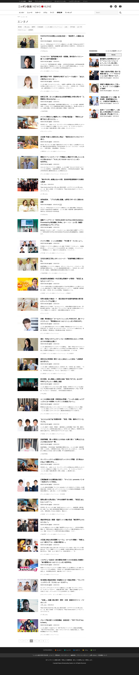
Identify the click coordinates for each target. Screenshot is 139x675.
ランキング (68, 12)
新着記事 (59, 12)
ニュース (29, 12)
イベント (85, 1)
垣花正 (43, 293)
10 (39, 641)
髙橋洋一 (69, 293)
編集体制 (73, 655)
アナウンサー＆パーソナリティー (43, 1)
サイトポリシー (65, 655)
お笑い (66, 27)
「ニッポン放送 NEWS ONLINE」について (43, 655)
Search (120, 12)
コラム (45, 12)
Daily (97, 54)
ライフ (52, 12)
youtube (120, 6)
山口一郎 (79, 27)
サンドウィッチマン (47, 131)
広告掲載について (102, 655)
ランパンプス (45, 313)
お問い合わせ (93, 655)
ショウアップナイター (74, 1)
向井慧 (63, 494)
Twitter (116, 6)
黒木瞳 (20, 27)
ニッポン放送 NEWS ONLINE (38, 6)
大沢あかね (45, 51)
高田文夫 (44, 151)
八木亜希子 (71, 353)
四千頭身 (72, 27)
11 (43, 641)
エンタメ (21, 12)
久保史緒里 (40, 27)
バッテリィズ (64, 413)
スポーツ (37, 12)
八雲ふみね (27, 27)
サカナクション (22, 30)
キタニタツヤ (64, 174)
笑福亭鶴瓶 (45, 111)
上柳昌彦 (44, 373)
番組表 (30, 1)
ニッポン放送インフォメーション (53, 27)
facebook (111, 6)
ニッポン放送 (22, 1)
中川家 (43, 253)
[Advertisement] (105, 33)
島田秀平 (44, 534)
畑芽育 (33, 27)
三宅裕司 (44, 353)
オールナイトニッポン (60, 1)
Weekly (113, 54)
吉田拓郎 (30, 30)
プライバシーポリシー (82, 655)
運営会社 (57, 655)
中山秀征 (44, 393)
